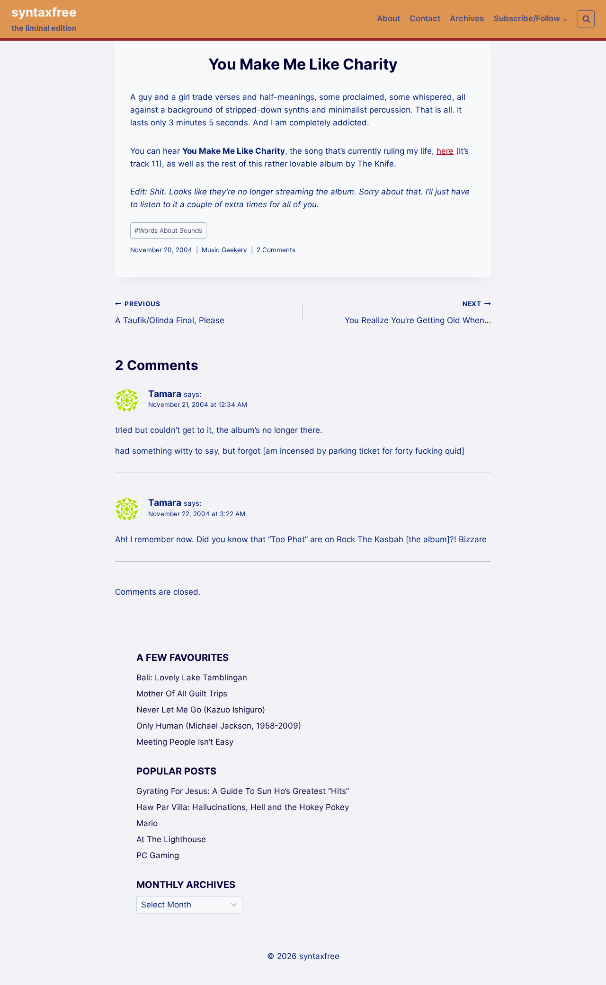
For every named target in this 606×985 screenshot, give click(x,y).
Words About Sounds (168, 230)
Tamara (164, 393)
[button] (564, 19)
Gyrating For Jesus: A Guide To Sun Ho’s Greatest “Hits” (242, 791)
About (388, 18)
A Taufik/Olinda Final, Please (169, 312)
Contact (425, 18)
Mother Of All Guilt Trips (181, 693)
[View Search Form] (586, 18)
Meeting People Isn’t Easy (184, 742)
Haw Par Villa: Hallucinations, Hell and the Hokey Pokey (242, 807)
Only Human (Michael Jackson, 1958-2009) (218, 725)
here (445, 151)
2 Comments (276, 250)
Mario (147, 823)
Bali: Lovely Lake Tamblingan (191, 677)
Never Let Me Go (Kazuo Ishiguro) (200, 709)
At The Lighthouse (171, 839)
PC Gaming (157, 855)
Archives (467, 18)
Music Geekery (224, 250)
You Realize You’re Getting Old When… (418, 312)
